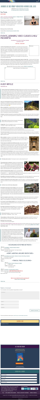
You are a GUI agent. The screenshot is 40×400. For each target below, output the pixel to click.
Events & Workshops (20, 8)
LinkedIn (14, 30)
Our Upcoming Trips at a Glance (16, 10)
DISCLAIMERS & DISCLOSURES (10, 392)
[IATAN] (37, 389)
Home (3, 392)
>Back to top (3, 32)
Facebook (11, 30)
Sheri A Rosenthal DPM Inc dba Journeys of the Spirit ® (17, 395)
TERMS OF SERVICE (33, 392)
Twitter (18, 30)
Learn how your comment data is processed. (20, 315)
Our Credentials (14, 332)
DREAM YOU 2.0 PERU (35, 224)
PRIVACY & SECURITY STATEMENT (23, 392)
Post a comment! (26, 10)
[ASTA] (33, 389)
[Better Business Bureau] (26, 389)
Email (8, 30)
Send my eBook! (19, 363)
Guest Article (26, 8)
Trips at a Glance (20, 279)
